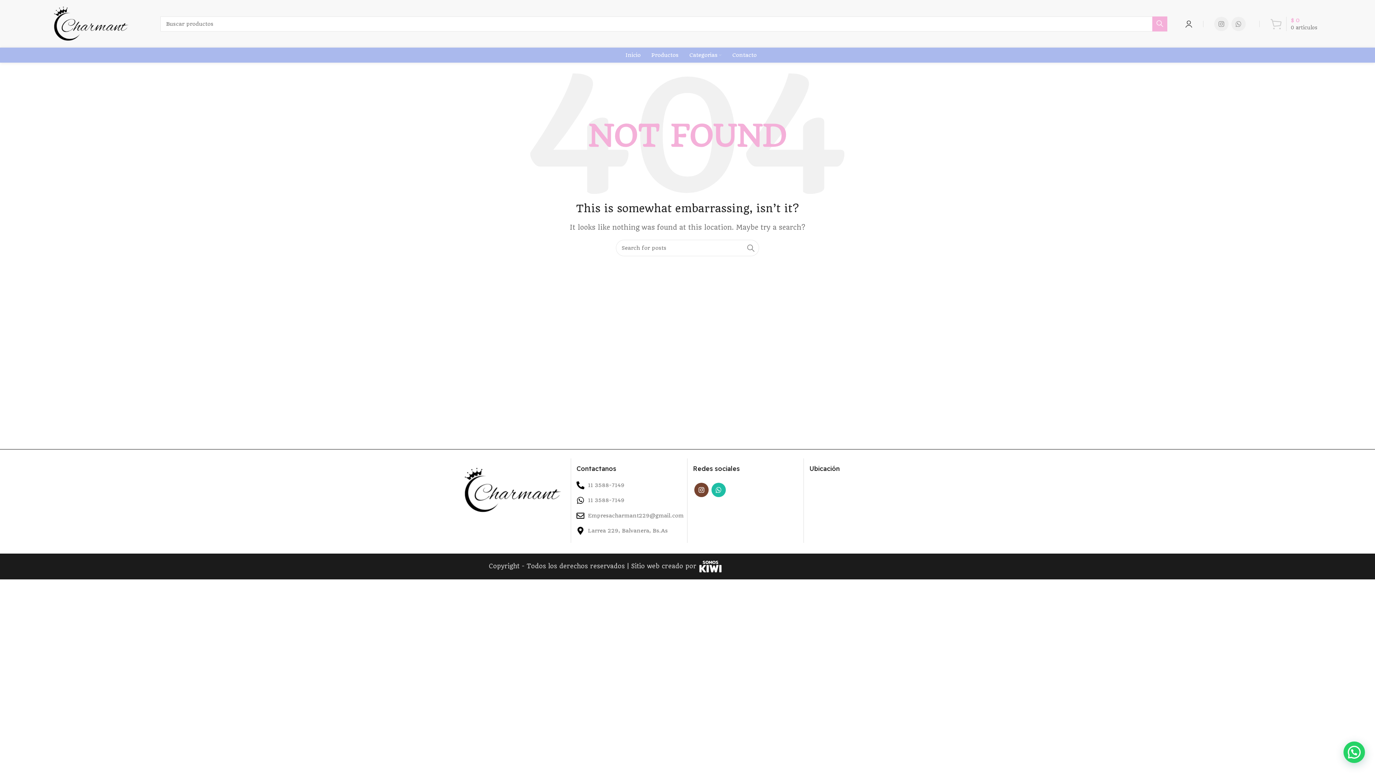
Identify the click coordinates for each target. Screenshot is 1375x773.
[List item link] (629, 500)
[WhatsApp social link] (1238, 24)
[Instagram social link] (1221, 24)
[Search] (1159, 23)
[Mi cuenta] (1189, 24)
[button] (1354, 752)
